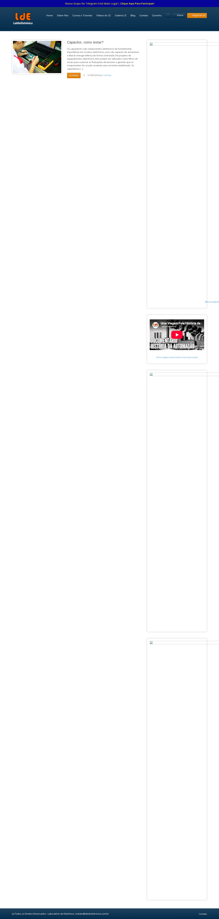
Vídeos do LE (103, 15)
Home (49, 15)
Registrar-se (198, 15)
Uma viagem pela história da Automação (177, 357)
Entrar (180, 15)
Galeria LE (120, 15)
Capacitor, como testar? (85, 42)
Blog (133, 15)
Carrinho (157, 15)
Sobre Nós (62, 15)
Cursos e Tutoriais (82, 15)
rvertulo (107, 75)
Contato (143, 15)
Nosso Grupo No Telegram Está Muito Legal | (109, 3)
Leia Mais (74, 75)
